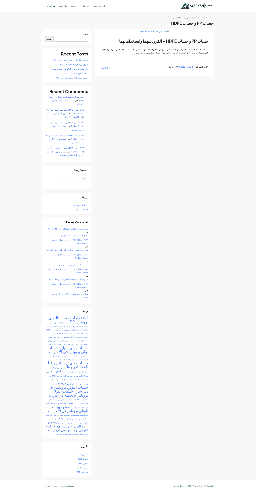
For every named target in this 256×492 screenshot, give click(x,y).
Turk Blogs (207, 486)
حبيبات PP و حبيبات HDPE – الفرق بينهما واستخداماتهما (163, 41)
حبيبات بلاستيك (82, 209)
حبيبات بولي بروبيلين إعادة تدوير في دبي (76, 356)
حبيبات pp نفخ (52, 337)
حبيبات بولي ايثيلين (73, 347)
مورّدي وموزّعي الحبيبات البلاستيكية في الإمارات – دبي (72, 434)
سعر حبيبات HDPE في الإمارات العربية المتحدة (68, 279)
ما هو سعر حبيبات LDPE (57, 399)
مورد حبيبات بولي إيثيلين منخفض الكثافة (69, 418)
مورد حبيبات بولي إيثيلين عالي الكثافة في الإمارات (67, 250)
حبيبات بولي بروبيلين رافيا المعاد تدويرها (68, 364)
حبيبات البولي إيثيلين (67, 341)
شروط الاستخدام (51, 486)
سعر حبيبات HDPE (70, 376)
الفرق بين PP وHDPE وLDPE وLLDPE (72, 64)
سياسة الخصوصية (68, 486)
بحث (85, 183)
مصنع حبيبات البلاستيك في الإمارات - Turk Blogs (67, 228)
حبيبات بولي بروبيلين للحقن (71, 372)
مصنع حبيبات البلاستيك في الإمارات (73, 235)
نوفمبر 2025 (82, 459)
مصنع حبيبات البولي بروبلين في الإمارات (68, 408)
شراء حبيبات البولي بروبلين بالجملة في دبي (70, 393)
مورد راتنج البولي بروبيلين (67, 424)
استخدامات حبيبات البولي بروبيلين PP (68, 319)
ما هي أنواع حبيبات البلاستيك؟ (76, 73)
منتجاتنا (86, 6)
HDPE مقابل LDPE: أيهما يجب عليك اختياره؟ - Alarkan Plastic (68, 242)
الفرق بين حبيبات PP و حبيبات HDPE (67, 333)
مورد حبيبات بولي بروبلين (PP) (62, 423)
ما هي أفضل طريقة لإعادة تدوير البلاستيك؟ (70, 60)
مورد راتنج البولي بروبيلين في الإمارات (66, 428)
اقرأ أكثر (105, 68)
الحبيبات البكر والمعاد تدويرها (61, 323)
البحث (85, 34)
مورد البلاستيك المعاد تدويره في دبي (77, 415)
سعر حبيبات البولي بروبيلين (73, 383)
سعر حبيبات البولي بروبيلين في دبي (73, 264)
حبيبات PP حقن (61, 337)
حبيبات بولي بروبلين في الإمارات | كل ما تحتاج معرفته (69, 295)
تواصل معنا (63, 6)
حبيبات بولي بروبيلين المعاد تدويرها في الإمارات (70, 359)
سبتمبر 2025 (82, 467)
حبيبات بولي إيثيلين (69, 344)
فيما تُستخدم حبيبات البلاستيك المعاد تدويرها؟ (69, 69)
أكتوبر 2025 (83, 463)
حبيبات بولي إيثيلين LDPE (55, 344)
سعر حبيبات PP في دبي (67, 379)
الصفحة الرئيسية (99, 6)
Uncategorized (185, 66)
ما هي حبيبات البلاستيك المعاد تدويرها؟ (72, 77)
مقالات (74, 6)
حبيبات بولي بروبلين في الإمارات (67, 349)
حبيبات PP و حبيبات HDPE (80, 341)
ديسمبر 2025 (82, 454)
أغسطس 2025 (81, 472)
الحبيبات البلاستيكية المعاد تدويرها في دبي (71, 330)
